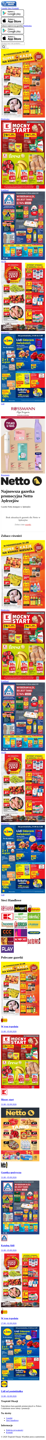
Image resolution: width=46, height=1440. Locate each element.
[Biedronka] (23, 117)
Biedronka (27, 26)
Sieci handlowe (12, 1420)
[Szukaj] (3, 47)
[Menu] (8, 48)
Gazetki (4, 8)
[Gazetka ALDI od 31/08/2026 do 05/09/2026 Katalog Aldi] (20, 1234)
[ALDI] (23, 259)
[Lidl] (23, 402)
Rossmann (5, 475)
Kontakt (15, 8)
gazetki (28, 524)
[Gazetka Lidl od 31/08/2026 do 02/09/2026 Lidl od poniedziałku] (20, 1380)
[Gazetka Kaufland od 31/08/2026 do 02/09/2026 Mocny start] (20, 1088)
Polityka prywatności (14, 1430)
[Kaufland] (23, 188)
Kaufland (5, 190)
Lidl (2, 404)
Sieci (10, 8)
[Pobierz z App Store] (12, 23)
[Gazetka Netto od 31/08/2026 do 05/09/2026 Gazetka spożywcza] (20, 1161)
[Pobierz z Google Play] (12, 16)
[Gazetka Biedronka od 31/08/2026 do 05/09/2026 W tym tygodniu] (20, 1015)
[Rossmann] (23, 473)
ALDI (3, 261)
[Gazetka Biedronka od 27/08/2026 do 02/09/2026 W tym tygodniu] (20, 1306)
